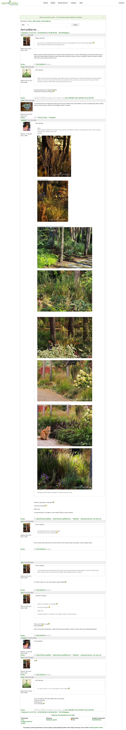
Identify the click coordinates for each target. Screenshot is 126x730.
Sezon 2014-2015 (89, 98)
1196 (62, 33)
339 (43, 33)
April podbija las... (46, 21)
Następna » (67, 33)
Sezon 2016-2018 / (80, 98)
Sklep (81, 3)
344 (54, 33)
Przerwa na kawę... (43, 117)
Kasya (22, 67)
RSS (73, 720)
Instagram (73, 3)
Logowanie (121, 3)
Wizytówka (76, 519)
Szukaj (75, 24)
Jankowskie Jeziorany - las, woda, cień (91, 519)
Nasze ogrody (36, 21)
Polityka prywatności (26, 721)
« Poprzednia (24, 33)
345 (56, 33)
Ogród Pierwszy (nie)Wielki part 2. (62, 519)
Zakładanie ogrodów (51, 720)
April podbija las (41, 64)
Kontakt (23, 723)
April (22, 35)
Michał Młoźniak (96, 720)
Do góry (23, 64)
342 (49, 33)
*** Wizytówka (51, 117)
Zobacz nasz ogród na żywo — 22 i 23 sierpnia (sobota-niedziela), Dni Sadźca (61, 17)
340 (45, 33)
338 (41, 33)
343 (52, 33)
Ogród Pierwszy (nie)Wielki (44, 519)
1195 (60, 33)
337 (39, 33)
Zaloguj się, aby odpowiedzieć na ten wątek (63, 715)
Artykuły (45, 3)
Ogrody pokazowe (63, 3)
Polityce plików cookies (96, 727)
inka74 (23, 100)
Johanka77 (24, 120)
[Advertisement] (63, 10)
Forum (53, 3)
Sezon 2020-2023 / (70, 98)
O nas (22, 720)
